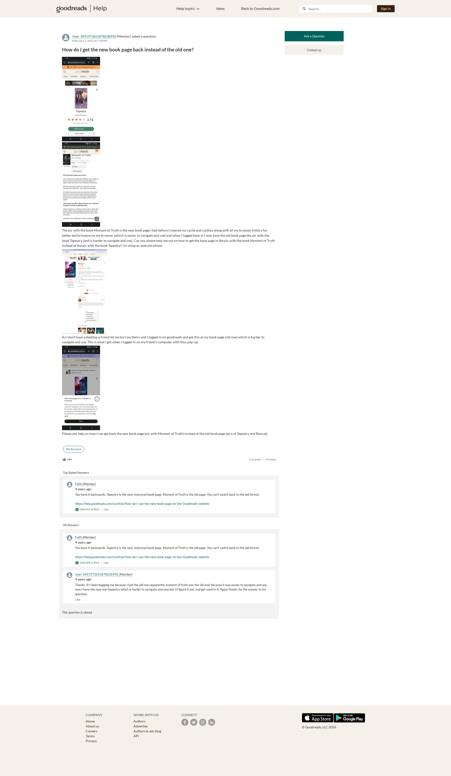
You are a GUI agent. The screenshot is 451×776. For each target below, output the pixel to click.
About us (92, 726)
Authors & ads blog (147, 731)
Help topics (185, 8)
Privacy (91, 741)
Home (90, 721)
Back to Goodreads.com (260, 8)
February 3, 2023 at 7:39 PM (89, 40)
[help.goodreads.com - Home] (81, 9)
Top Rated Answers (76, 473)
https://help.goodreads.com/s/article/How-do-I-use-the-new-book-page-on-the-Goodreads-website (142, 504)
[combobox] (340, 8)
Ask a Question (314, 36)
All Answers (71, 525)
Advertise (140, 726)
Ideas (220, 8)
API (136, 736)
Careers (91, 731)
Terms (90, 736)
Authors (139, 721)
